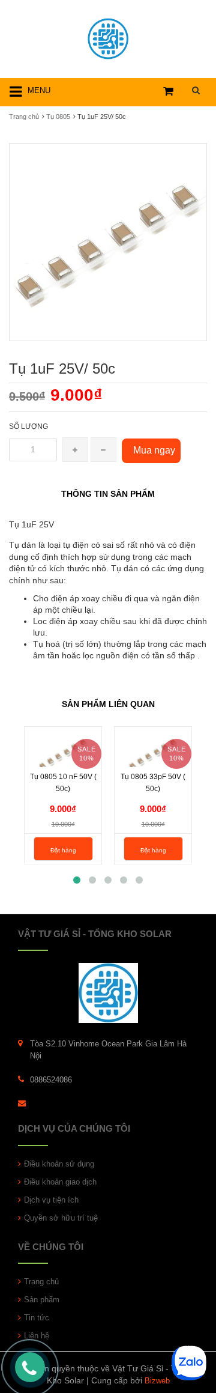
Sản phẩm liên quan (108, 704)
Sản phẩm (41, 1299)
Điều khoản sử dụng (59, 1163)
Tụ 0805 (58, 116)
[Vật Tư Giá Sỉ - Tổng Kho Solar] (108, 37)
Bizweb (157, 1380)
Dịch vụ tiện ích (51, 1199)
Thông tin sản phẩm (108, 494)
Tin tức (36, 1317)
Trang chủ (24, 116)
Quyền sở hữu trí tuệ (61, 1217)
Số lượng (28, 426)
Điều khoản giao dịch (60, 1181)
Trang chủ (41, 1281)
